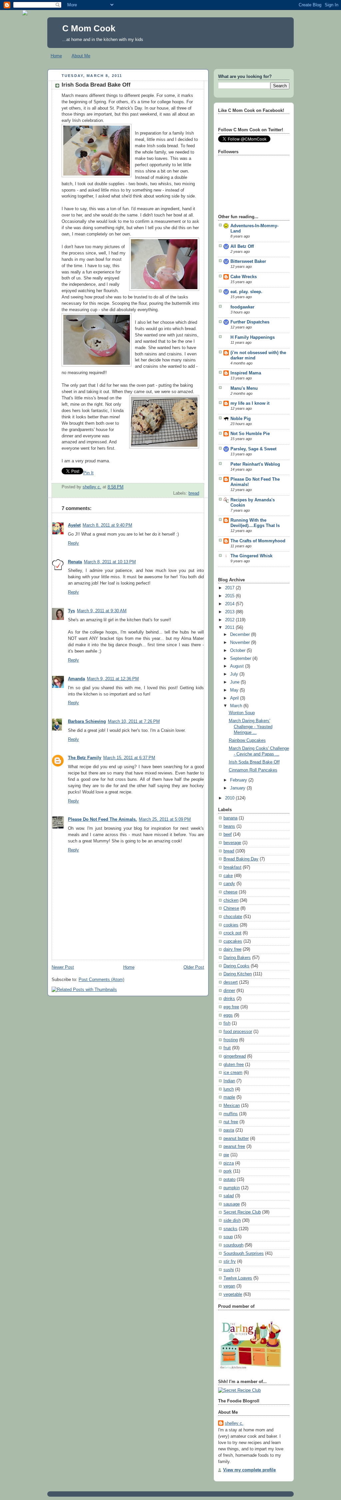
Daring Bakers (237, 957)
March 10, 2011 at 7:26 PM (134, 721)
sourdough (233, 1245)
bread (193, 493)
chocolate (232, 916)
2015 (230, 596)
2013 (230, 612)
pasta (228, 1130)
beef (227, 834)
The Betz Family (84, 757)
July (234, 674)
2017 (230, 588)
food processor (237, 1031)
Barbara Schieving (87, 721)
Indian (229, 1081)
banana (230, 818)
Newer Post (63, 967)
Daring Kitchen (237, 974)
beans (229, 826)
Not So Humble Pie (250, 433)
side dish (232, 1220)
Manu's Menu (244, 388)
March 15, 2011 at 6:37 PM (129, 757)
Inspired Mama (245, 373)
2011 (230, 627)
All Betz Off (242, 246)
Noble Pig (240, 418)
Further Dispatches (249, 322)
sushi (228, 1269)
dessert (230, 982)
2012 (230, 620)
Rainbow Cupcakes (247, 740)
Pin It (88, 473)
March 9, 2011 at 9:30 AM (102, 611)
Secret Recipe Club (242, 1212)
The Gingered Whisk (251, 556)
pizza (228, 1163)
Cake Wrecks (243, 276)
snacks (230, 1229)
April (235, 698)
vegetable (232, 1294)
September (241, 658)
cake (228, 875)
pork (227, 1171)
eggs (228, 1015)
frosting (230, 1040)
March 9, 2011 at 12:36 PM (113, 679)
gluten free (233, 1064)
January (238, 788)
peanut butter (236, 1138)
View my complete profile (249, 1470)
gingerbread (234, 1056)
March (236, 706)
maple (229, 1097)
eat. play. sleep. (246, 291)
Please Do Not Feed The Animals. (102, 819)
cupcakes (232, 941)
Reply (73, 543)
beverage (232, 842)
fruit (227, 1048)
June (235, 682)
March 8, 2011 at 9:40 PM (107, 525)
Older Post (193, 967)
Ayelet (74, 525)
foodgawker (242, 307)
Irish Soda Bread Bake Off (254, 762)
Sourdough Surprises (243, 1253)
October (238, 650)
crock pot (232, 933)
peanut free (234, 1146)
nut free (230, 1122)
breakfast (232, 867)
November (240, 642)
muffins (230, 1114)
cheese (230, 892)
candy (229, 883)
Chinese (231, 908)
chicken (230, 900)
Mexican (231, 1105)
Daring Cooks (236, 966)
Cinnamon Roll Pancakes (253, 770)
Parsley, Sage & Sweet (253, 449)
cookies (230, 925)
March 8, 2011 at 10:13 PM (110, 562)
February (239, 780)
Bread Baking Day (240, 859)
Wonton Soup (242, 713)
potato (229, 1179)
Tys (71, 611)
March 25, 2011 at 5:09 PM (165, 819)
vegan (229, 1286)
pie (226, 1155)
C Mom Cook (88, 28)
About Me (81, 55)
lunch (228, 1089)
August (237, 666)
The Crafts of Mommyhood (257, 541)
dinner (229, 990)
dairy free (232, 949)
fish (226, 1023)
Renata (75, 562)
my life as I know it (249, 403)
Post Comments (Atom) (101, 979)
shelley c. (92, 487)
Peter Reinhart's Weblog (255, 464)
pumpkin (231, 1188)
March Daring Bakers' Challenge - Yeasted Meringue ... (250, 727)
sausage (231, 1204)
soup (228, 1237)
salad (228, 1196)
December (240, 634)
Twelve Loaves (237, 1278)
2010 (230, 798)
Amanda (76, 679)
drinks (229, 998)
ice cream (232, 1072)
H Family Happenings (252, 337)
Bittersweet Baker (248, 261)
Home (56, 55)
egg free (231, 1007)
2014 (230, 604)
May (235, 690)
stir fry (229, 1261)
